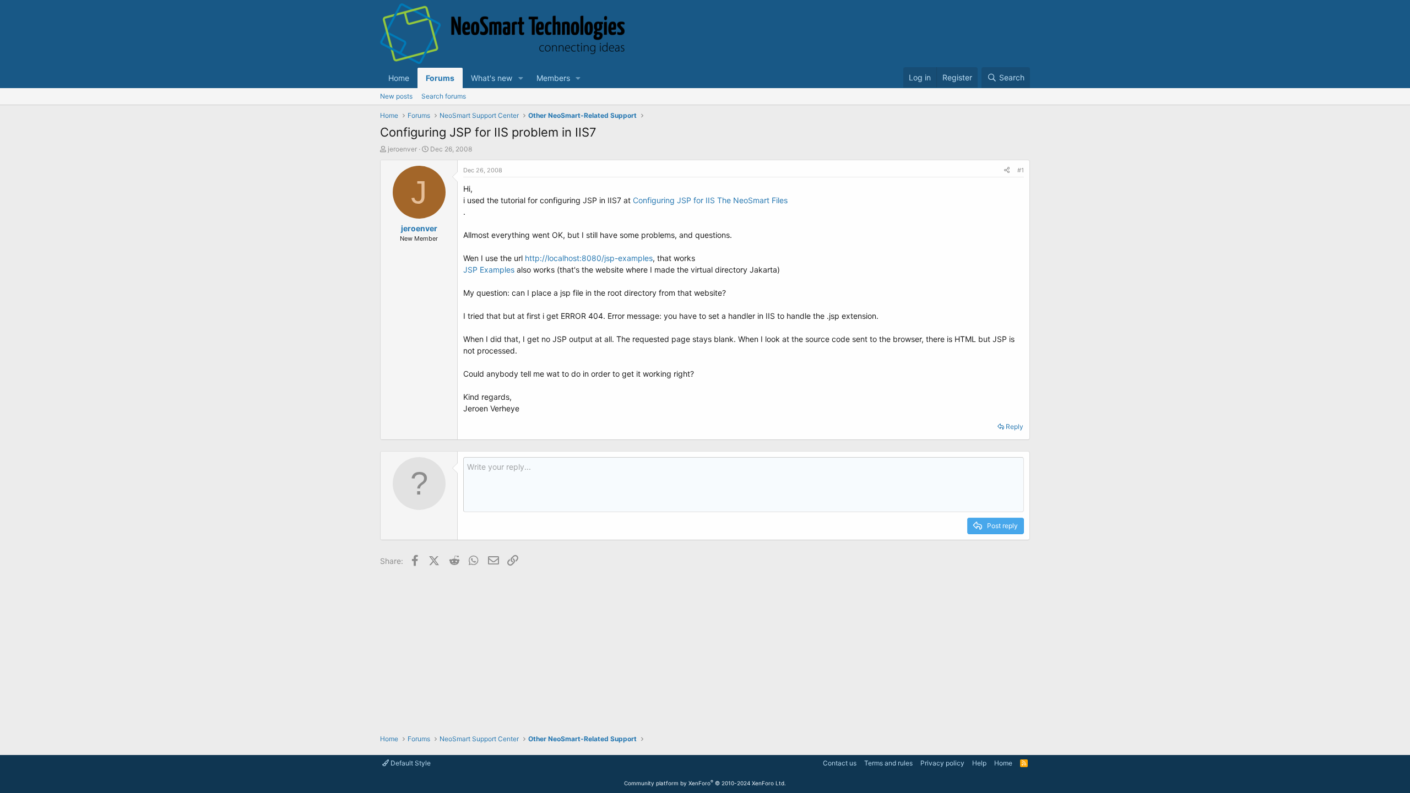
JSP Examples (488, 269)
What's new (491, 78)
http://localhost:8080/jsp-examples (589, 258)
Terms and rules (888, 763)
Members (553, 78)
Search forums (443, 96)
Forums (440, 78)
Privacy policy (942, 763)
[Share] (1006, 170)
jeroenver (402, 149)
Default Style (410, 763)
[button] (520, 78)
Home (398, 78)
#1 (1020, 170)
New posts (396, 96)
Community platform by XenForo (705, 783)
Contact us (839, 763)
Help (979, 763)
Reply (1014, 426)
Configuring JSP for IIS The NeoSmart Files (710, 200)
